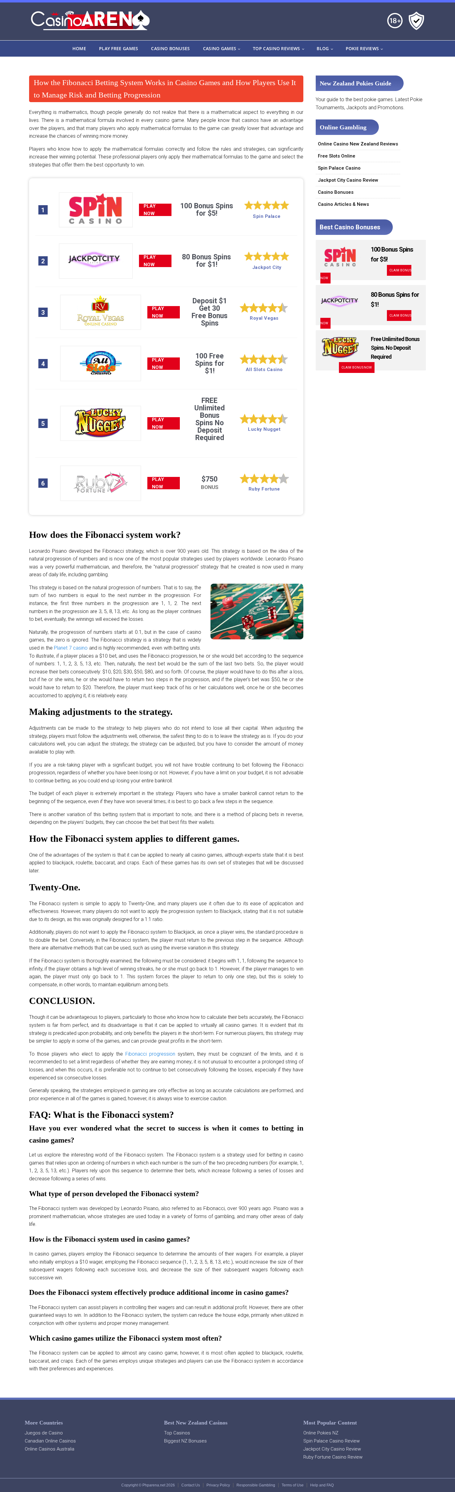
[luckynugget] (101, 436)
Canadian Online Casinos (50, 1441)
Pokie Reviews (362, 48)
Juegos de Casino (44, 1433)
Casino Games (219, 48)
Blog (323, 48)
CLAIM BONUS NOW (356, 367)
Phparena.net (153, 1485)
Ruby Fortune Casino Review (332, 1457)
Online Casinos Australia (49, 1449)
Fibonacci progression (150, 1054)
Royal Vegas (264, 318)
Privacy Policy (218, 1485)
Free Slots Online (336, 156)
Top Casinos (177, 1433)
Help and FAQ (322, 1485)
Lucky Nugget (264, 429)
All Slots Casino (264, 369)
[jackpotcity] (96, 274)
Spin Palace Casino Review (331, 1441)
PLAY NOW (150, 210)
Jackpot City (267, 267)
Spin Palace (267, 216)
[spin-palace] (96, 223)
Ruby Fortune (264, 489)
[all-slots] (101, 376)
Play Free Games (118, 48)
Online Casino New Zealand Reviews (358, 144)
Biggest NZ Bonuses (185, 1441)
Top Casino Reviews (276, 48)
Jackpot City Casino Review (348, 180)
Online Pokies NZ (320, 1433)
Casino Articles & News (343, 204)
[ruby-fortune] (101, 496)
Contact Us (190, 1485)
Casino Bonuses (170, 48)
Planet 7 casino (71, 648)
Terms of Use (293, 1485)
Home (79, 48)
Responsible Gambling (255, 1485)
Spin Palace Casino (339, 168)
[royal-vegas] (101, 325)
